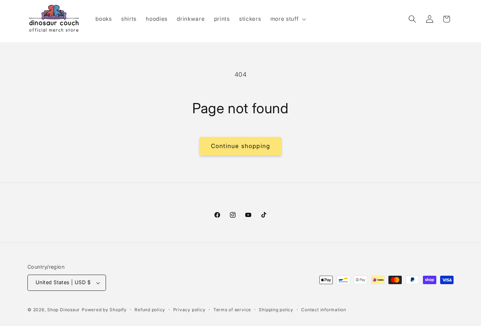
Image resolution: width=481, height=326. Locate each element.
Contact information (323, 309)
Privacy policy (189, 309)
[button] (287, 19)
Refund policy (150, 309)
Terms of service (232, 309)
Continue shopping (240, 145)
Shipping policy (276, 309)
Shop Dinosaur (63, 309)
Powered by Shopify (104, 309)
